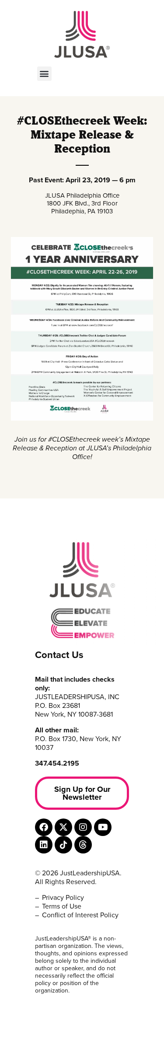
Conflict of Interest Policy (80, 915)
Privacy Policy (63, 897)
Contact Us (59, 655)
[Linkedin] (43, 844)
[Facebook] (43, 827)
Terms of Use (61, 906)
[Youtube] (103, 827)
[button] (44, 73)
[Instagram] (83, 827)
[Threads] (83, 844)
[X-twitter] (63, 827)
